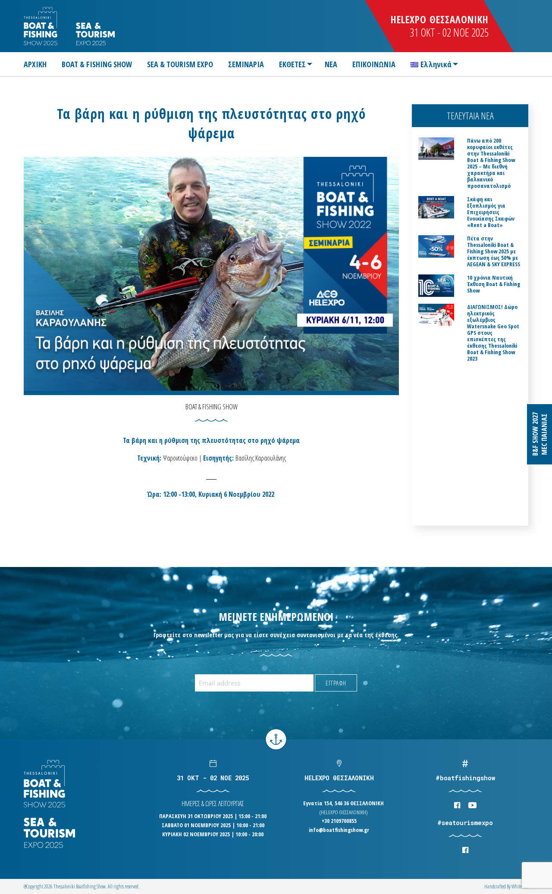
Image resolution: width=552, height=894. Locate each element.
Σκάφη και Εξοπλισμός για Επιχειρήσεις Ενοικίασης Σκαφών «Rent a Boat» (490, 212)
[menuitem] (38, 64)
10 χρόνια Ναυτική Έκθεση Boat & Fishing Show (493, 284)
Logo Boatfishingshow (41, 26)
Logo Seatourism (95, 33)
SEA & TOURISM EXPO (180, 64)
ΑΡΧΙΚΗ (35, 64)
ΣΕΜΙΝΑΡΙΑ (246, 64)
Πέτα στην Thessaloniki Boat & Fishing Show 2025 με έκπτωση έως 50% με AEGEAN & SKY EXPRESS (493, 251)
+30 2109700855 (339, 821)
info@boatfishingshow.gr (339, 830)
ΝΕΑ (331, 64)
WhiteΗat (519, 886)
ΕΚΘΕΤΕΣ (292, 64)
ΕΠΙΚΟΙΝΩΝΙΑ (373, 64)
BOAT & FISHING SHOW (97, 64)
